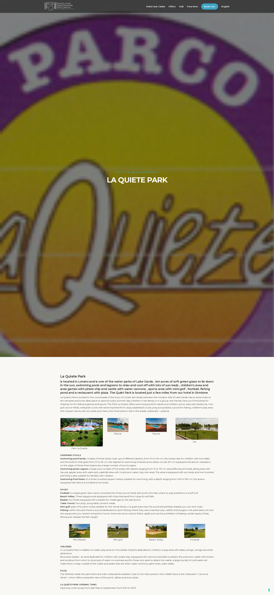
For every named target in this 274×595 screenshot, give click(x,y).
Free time (192, 6)
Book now (209, 6)
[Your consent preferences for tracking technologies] (269, 590)
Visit (181, 6)
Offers (172, 6)
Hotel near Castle (155, 6)
